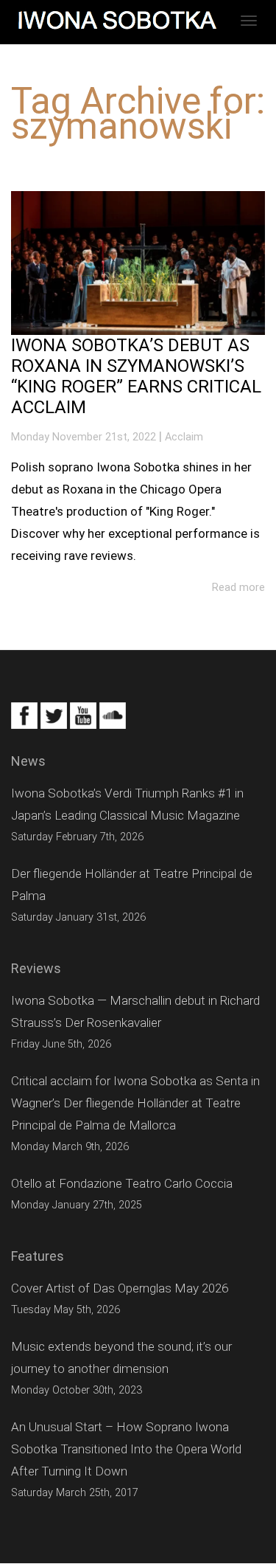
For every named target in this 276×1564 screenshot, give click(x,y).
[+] (138, 263)
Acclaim (184, 437)
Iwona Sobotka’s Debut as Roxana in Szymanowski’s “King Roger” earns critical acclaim (136, 376)
